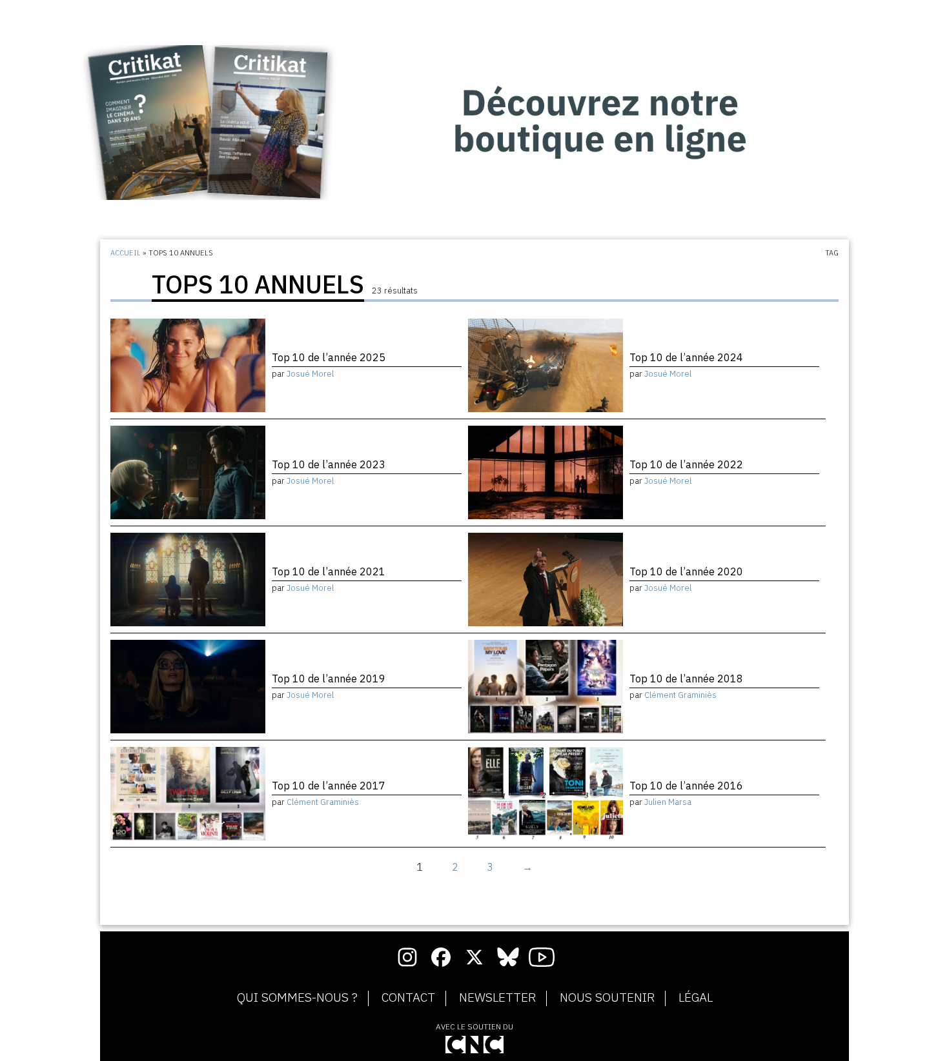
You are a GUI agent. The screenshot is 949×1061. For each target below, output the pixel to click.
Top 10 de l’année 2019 (328, 678)
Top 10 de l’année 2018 (686, 678)
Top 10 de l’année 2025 (328, 357)
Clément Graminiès (680, 694)
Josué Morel (310, 373)
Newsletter (497, 998)
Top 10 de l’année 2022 (686, 464)
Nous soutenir (607, 998)
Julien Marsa (667, 802)
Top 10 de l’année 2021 (328, 571)
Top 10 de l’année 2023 (328, 464)
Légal (696, 998)
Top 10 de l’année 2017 (328, 785)
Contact (408, 998)
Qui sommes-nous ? (297, 998)
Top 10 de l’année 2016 (686, 785)
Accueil (125, 252)
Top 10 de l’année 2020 (686, 571)
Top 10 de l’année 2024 (686, 357)
